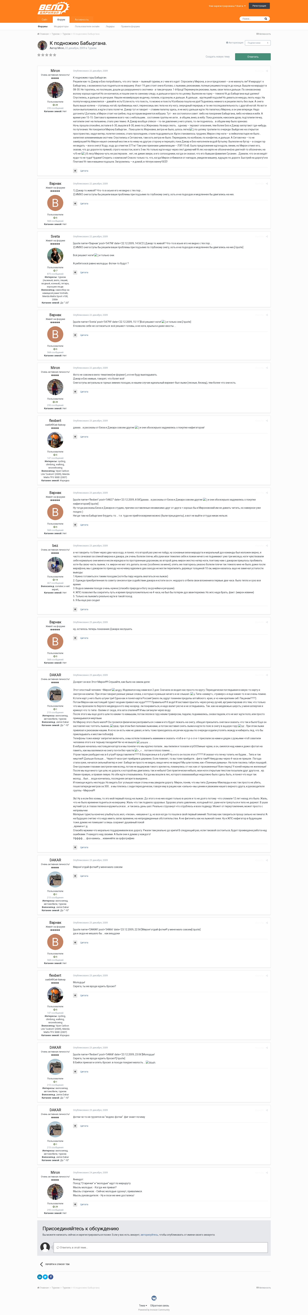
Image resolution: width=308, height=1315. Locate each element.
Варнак (55, 183)
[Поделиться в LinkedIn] (39, 1276)
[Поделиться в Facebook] (50, 1276)
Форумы (43, 26)
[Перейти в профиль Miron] (42, 45)
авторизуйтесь (149, 1234)
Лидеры (110, 26)
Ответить (253, 56)
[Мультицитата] (75, 171)
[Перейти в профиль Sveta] (55, 256)
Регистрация (259, 5)
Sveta (55, 236)
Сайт (44, 19)
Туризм (92, 48)
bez (55, 545)
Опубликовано (90, 70)
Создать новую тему (218, 56)
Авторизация (236, 42)
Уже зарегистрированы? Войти (226, 6)
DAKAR (55, 675)
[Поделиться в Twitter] (45, 1276)
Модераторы (61, 26)
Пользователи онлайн (87, 26)
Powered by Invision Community (154, 1310)
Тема (142, 1305)
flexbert (55, 420)
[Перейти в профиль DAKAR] (55, 694)
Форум (61, 19)
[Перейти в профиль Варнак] (55, 203)
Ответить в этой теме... (73, 1247)
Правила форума (130, 26)
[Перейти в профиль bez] (55, 565)
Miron (61, 48)
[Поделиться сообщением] (267, 71)
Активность (82, 19)
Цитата (84, 170)
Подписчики (254, 43)
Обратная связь (159, 1305)
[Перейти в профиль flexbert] (55, 440)
